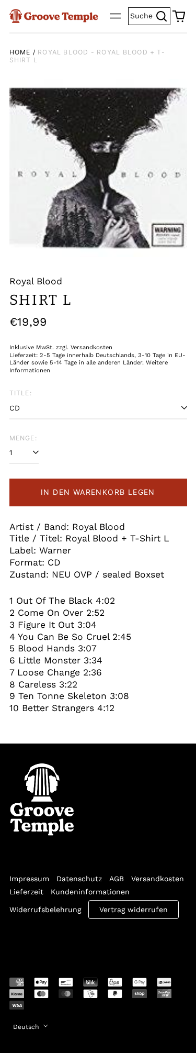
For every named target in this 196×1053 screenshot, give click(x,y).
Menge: (23, 438)
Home (20, 52)
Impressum (29, 878)
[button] (178, 16)
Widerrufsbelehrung (45, 909)
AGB (116, 878)
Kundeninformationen (90, 892)
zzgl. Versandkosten (84, 347)
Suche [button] (150, 15)
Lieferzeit (26, 892)
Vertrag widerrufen (133, 909)
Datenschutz (79, 878)
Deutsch (27, 1026)
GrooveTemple (57, 941)
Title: (20, 393)
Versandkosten (157, 878)
